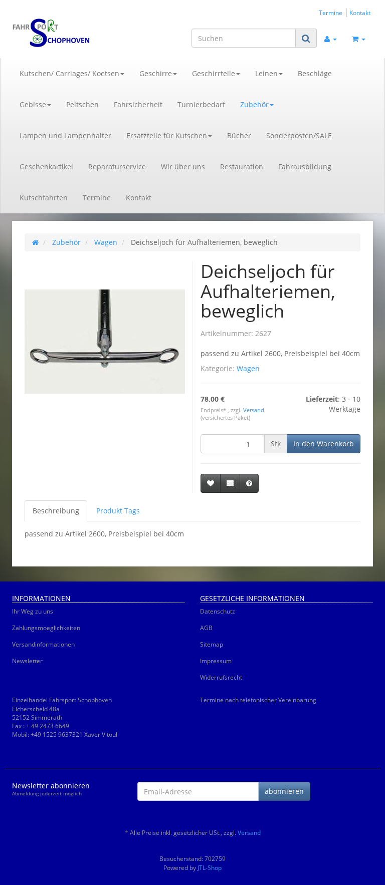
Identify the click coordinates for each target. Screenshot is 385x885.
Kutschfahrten (44, 197)
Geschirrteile (213, 73)
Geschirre (155, 73)
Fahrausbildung (304, 166)
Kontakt (359, 13)
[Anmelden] (330, 38)
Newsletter (27, 661)
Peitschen (82, 104)
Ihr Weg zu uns (32, 611)
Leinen (266, 73)
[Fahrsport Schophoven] (67, 33)
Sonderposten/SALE (299, 135)
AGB (206, 628)
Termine (330, 13)
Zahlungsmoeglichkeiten (46, 628)
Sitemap (211, 644)
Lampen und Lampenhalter (65, 135)
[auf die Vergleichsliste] (230, 483)
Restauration (241, 166)
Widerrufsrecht (221, 677)
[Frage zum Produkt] (249, 483)
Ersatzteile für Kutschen (166, 135)
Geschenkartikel (46, 166)
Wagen (248, 368)
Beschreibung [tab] (56, 510)
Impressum (216, 661)
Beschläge (315, 73)
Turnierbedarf (201, 104)
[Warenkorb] (358, 38)
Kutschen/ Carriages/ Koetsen (69, 73)
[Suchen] (306, 38)
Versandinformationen (43, 644)
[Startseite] (35, 242)
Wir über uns (183, 166)
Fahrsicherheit (138, 104)
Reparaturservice (117, 166)
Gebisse (33, 104)
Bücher (239, 135)
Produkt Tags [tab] (118, 510)
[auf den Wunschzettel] (211, 483)
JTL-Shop (210, 867)
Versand (253, 410)
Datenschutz (217, 611)
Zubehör (254, 104)
